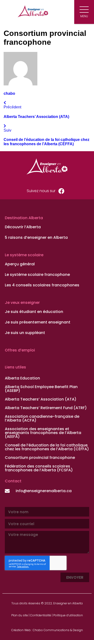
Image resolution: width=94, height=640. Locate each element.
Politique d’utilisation (68, 615)
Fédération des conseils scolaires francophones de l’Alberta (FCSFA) (39, 468)
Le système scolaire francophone (37, 274)
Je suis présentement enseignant (37, 322)
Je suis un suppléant (25, 332)
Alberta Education (22, 378)
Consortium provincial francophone (40, 457)
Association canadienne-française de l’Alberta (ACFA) (42, 418)
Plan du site (19, 615)
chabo (9, 93)
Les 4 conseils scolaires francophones (42, 285)
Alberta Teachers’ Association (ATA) (40, 399)
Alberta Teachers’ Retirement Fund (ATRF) (46, 408)
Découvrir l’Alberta (23, 227)
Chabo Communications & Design (58, 630)
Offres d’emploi (20, 350)
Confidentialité (40, 615)
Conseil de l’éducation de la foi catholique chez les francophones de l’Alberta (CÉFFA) (47, 447)
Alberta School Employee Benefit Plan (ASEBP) (41, 388)
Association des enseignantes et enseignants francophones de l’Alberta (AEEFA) (43, 432)
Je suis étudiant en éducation (34, 311)
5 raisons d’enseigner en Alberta (36, 237)
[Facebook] (61, 191)
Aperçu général (20, 264)
